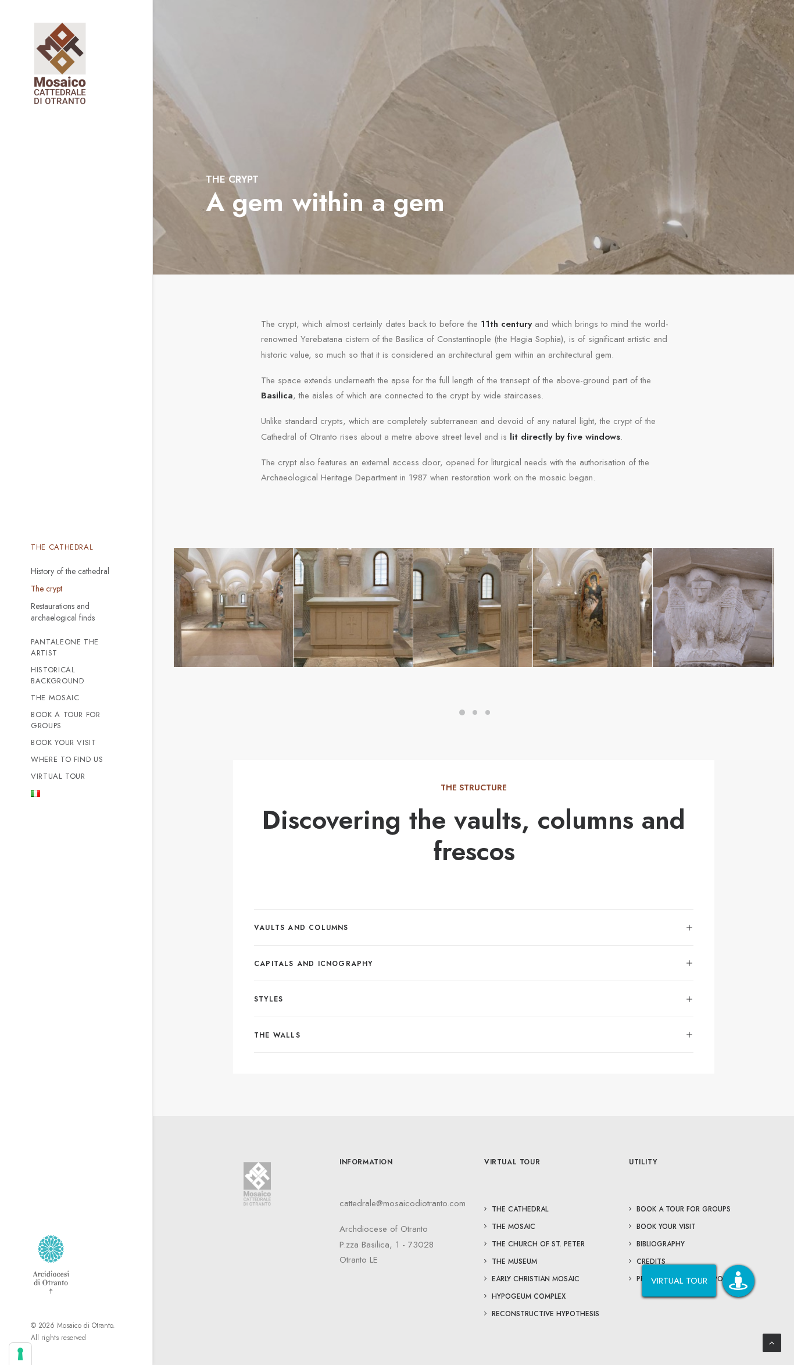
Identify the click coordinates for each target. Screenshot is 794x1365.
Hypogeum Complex (529, 1296)
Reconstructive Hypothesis (545, 1314)
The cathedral (520, 1209)
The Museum (514, 1261)
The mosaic (513, 1226)
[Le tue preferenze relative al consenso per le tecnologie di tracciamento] (20, 1354)
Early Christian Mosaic (536, 1279)
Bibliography (660, 1244)
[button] (738, 1281)
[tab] (473, 927)
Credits (651, 1261)
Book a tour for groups (683, 1209)
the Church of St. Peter (538, 1244)
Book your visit (666, 1226)
